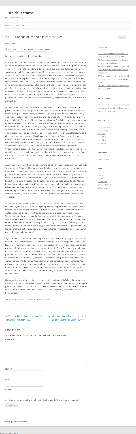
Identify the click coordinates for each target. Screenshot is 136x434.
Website (8, 389)
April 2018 (102, 143)
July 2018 (101, 133)
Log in (100, 178)
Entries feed (102, 181)
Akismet (17, 433)
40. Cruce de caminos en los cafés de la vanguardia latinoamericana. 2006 (114, 108)
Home (7, 25)
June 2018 (102, 137)
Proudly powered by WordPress (16, 421)
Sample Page (20, 25)
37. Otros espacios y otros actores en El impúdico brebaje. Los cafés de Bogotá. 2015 (113, 79)
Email (8, 379)
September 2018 (104, 127)
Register (101, 175)
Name (8, 369)
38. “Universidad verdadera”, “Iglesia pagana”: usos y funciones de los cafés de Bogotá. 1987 (113, 69)
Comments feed (104, 185)
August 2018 (103, 130)
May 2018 (102, 140)
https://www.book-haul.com (109, 105)
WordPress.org (104, 188)
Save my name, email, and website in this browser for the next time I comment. (44, 400)
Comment (10, 339)
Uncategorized (30, 299)
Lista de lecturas (19, 12)
